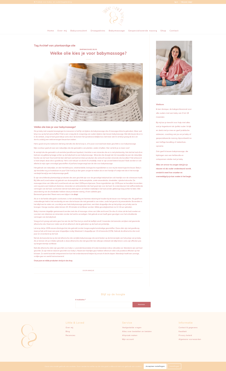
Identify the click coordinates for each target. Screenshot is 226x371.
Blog (95, 49)
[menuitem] (176, 2)
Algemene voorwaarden (190, 339)
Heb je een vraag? (186, 2)
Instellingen (174, 366)
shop (76, 194)
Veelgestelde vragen (132, 327)
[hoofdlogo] (113, 15)
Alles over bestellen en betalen (137, 331)
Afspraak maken (129, 335)
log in (176, 2)
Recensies (70, 335)
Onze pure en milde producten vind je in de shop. (53, 261)
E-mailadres (80, 300)
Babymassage (86, 49)
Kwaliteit (183, 331)
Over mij (69, 327)
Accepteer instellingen (155, 366)
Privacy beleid (185, 335)
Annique (90, 270)
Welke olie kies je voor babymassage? (88, 53)
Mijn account (128, 339)
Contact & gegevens (188, 327)
